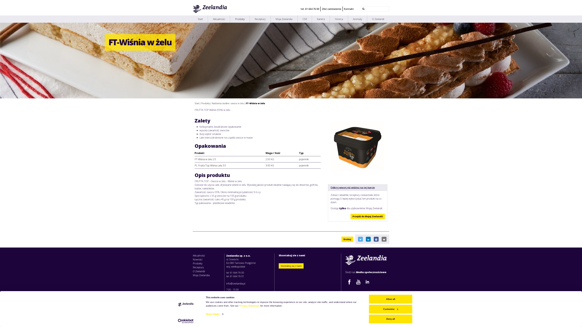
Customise (389, 309)
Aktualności (219, 19)
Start (200, 19)
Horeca (339, 19)
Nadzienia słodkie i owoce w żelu (228, 103)
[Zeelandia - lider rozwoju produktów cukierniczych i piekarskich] (210, 9)
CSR (305, 19)
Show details (213, 314)
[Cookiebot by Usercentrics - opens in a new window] (185, 321)
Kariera (321, 19)
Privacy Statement (249, 305)
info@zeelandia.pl (235, 283)
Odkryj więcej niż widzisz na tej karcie (353, 187)
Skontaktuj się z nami (291, 265)
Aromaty (357, 19)
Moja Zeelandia (284, 19)
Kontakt (349, 9)
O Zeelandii (378, 19)
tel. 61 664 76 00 (310, 9)
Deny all (390, 319)
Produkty (240, 19)
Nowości (197, 259)
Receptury (260, 19)
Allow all (390, 299)
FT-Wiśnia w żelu (255, 103)
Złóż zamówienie (331, 9)
